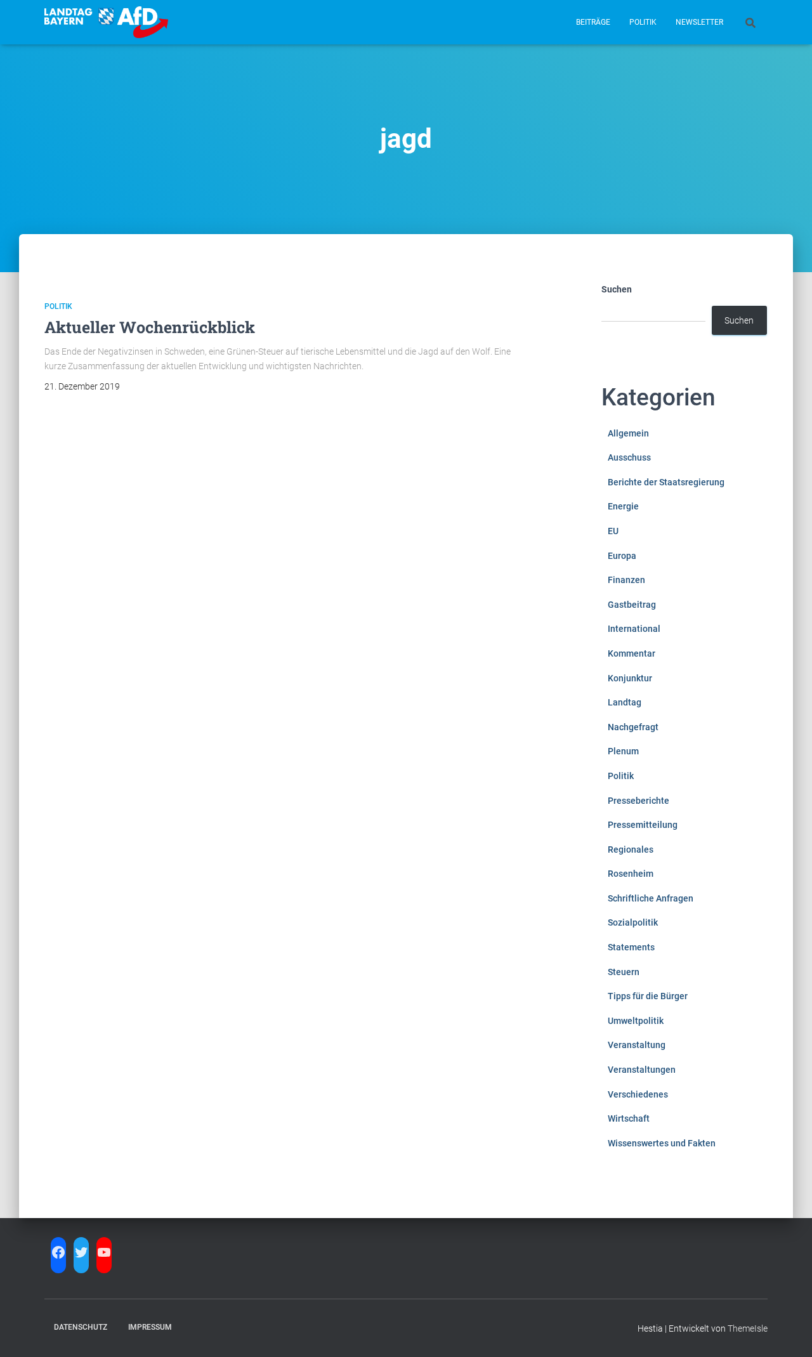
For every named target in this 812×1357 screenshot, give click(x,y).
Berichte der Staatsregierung (666, 482)
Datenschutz (80, 1327)
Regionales (630, 849)
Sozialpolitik (633, 922)
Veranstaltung (636, 1045)
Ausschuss (629, 457)
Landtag (624, 702)
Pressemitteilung (643, 825)
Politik (643, 22)
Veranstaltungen (642, 1070)
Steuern (623, 972)
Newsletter (699, 22)
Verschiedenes (638, 1094)
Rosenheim (630, 874)
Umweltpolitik (636, 1021)
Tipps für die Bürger (648, 996)
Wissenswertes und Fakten (662, 1143)
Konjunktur (630, 678)
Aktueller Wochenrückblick (149, 327)
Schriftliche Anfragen (650, 898)
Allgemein (628, 433)
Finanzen (626, 580)
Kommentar (631, 653)
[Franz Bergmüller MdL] (106, 22)
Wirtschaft (629, 1118)
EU (613, 531)
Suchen (616, 289)
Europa (622, 556)
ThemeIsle (748, 1328)
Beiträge (593, 22)
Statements (631, 947)
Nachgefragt (633, 727)
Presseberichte (638, 801)
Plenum (623, 751)
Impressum (150, 1327)
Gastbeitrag (632, 605)
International (634, 629)
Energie (623, 506)
